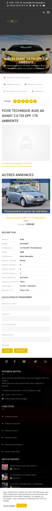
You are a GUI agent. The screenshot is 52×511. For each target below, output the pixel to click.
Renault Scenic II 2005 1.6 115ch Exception (26, 217)
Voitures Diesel (10, 437)
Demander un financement (16, 91)
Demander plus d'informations (18, 77)
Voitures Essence (11, 430)
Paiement (5, 345)
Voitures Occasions (12, 423)
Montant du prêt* (9, 304)
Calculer (7, 350)
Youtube (24, 361)
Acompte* (6, 314)
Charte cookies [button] (9, 505)
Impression (39, 91)
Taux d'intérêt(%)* (9, 324)
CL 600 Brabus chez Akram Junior (23, 475)
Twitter (35, 361)
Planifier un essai (13, 84)
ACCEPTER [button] (21, 505)
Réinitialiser (20, 350)
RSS (45, 361)
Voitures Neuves (11, 416)
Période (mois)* (8, 335)
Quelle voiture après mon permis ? (23, 466)
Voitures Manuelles (12, 451)
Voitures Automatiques (13, 444)
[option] (26, 143)
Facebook (14, 361)
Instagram (6, 361)
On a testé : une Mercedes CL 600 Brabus (26, 484)
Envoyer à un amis (35, 84)
